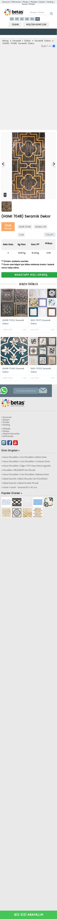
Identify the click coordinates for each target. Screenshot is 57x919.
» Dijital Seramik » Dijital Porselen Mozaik (19, 483)
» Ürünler (5, 422)
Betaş (5, 40)
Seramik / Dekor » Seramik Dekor (32, 40)
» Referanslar (7, 436)
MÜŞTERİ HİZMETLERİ (36, 24)
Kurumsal (5, 2)
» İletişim (5, 419)
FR (17, 19)
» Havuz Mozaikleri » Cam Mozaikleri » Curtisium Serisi (25, 461)
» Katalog (5, 425)
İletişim (32, 4)
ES (22, 19)
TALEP (49, 234)
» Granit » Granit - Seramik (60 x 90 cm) (19, 487)
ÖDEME (15, 24)
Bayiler (42, 2)
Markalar (34, 2)
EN (12, 19)
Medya (25, 2)
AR (27, 19)
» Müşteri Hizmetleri (10, 433)
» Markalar (6, 428)
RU (32, 19)
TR (37, 19)
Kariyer (25, 4)
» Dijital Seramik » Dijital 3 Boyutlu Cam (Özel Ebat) (24, 478)
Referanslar (16, 2)
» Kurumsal (6, 417)
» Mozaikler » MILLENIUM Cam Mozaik (18, 470)
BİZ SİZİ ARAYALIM (28, 914)
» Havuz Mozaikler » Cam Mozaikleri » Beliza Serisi (23, 457)
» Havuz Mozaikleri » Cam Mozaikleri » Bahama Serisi (25, 474)
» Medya (5, 431)
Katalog (50, 2)
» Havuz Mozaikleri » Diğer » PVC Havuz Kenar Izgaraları (26, 466)
